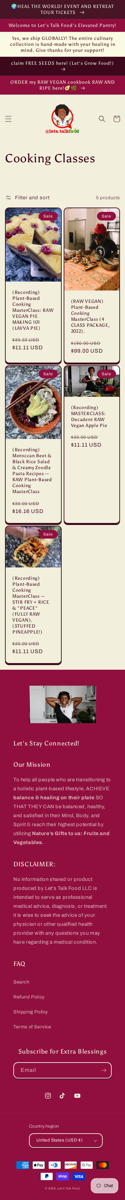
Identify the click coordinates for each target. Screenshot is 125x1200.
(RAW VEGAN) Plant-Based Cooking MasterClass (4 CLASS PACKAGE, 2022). (90, 316)
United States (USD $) (59, 1140)
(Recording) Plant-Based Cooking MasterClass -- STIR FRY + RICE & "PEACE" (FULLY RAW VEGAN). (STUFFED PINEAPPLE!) (30, 605)
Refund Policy (29, 996)
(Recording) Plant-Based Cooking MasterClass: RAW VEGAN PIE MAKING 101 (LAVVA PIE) (33, 310)
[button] (8, 119)
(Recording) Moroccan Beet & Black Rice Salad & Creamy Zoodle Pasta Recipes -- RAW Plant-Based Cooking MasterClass (32, 470)
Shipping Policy (30, 1011)
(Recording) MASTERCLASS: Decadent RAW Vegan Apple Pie (89, 416)
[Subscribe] (103, 1070)
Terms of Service (32, 1026)
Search (21, 982)
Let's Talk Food (69, 1188)
